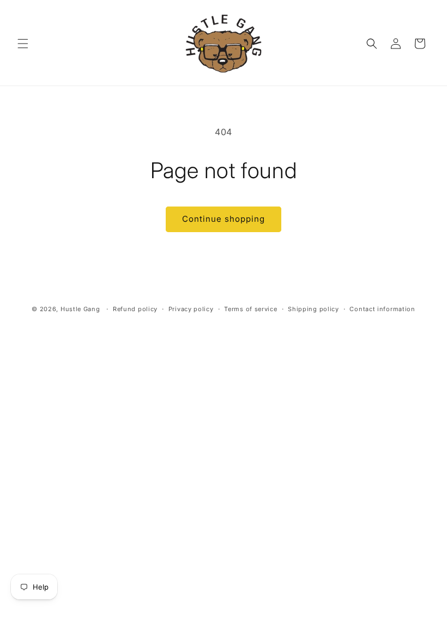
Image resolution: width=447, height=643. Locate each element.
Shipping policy (313, 309)
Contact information (382, 309)
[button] (23, 44)
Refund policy (135, 309)
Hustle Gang (80, 309)
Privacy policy (191, 309)
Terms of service (250, 309)
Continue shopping (223, 219)
